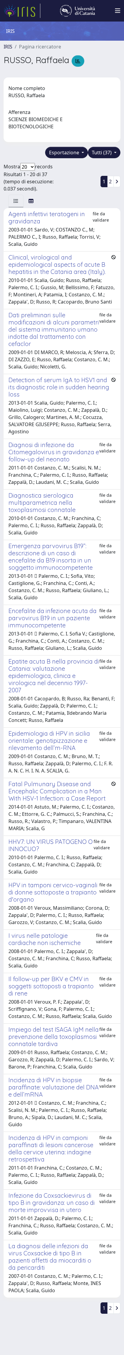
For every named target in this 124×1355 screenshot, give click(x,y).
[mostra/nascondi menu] (117, 11)
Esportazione (64, 152)
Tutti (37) (102, 152)
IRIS (8, 46)
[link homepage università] (77, 11)
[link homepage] (22, 11)
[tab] (15, 201)
